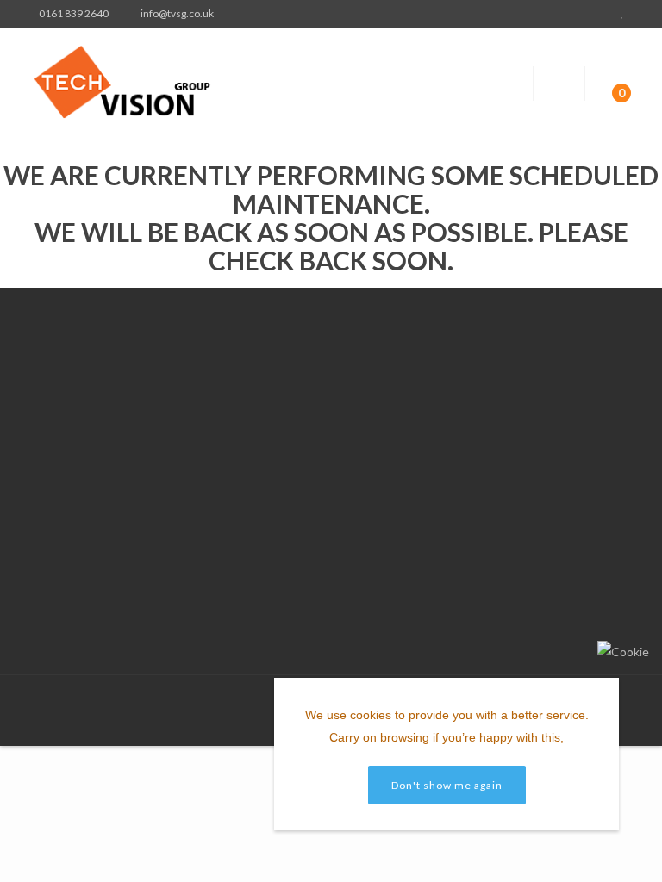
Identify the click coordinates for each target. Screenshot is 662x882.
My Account (359, 424)
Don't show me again (447, 785)
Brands (487, 388)
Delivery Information (240, 409)
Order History (364, 467)
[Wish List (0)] (624, 13)
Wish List (352, 488)
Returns (349, 445)
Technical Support (234, 452)
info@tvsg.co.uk (102, 603)
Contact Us (358, 402)
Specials (490, 409)
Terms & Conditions (239, 431)
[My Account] (590, 13)
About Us (211, 388)
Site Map (491, 431)
